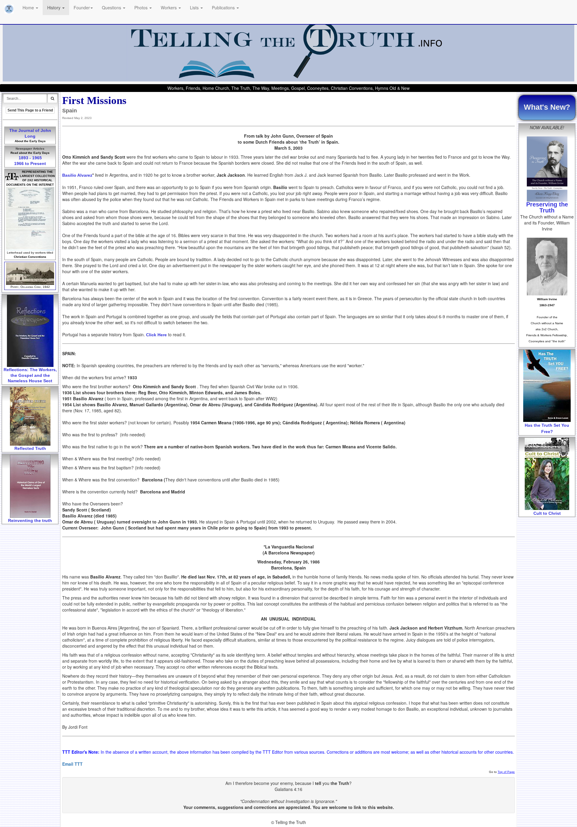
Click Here (156, 334)
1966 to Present (30, 163)
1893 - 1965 (30, 157)
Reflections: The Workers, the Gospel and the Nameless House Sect (30, 375)
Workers (169, 8)
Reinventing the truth (30, 520)
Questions (112, 8)
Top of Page (506, 772)
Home (29, 8)
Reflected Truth (30, 448)
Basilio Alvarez (77, 175)
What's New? (547, 107)
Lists (195, 8)
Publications (224, 8)
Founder (82, 8)
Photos (141, 8)
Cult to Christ (547, 513)
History (54, 8)
